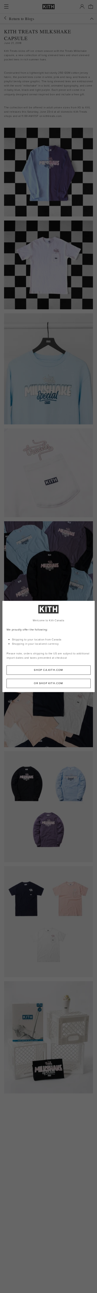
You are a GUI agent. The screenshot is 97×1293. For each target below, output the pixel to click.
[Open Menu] (6, 6)
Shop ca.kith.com (48, 670)
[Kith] (48, 6)
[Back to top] (92, 18)
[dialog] (48, 646)
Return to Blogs (21, 18)
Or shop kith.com (48, 683)
